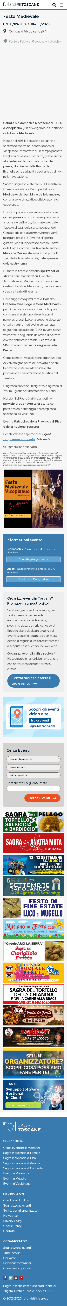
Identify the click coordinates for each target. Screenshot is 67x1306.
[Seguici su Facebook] (5, 1278)
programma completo (19, 439)
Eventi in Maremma (16, 1173)
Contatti (9, 1231)
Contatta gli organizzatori (33, 559)
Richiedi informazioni (17, 1263)
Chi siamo (9, 1258)
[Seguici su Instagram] (16, 1278)
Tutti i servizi (11, 1253)
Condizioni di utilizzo (16, 1200)
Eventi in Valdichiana (16, 1183)
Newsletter (11, 1216)
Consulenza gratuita (17, 1268)
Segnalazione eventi (17, 1205)
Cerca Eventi (39, 798)
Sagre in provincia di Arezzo (21, 1163)
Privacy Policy (12, 1221)
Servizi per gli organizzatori (21, 1210)
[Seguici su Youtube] (21, 1278)
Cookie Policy (12, 1226)
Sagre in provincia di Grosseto (23, 1168)
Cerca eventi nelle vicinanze (22, 1148)
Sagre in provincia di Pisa (19, 1158)
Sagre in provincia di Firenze (21, 1153)
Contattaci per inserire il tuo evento (31, 681)
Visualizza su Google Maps (33, 579)
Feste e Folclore (19, 41)
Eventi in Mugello (14, 1178)
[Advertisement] (33, 82)
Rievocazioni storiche (46, 41)
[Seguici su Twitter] (11, 1278)
